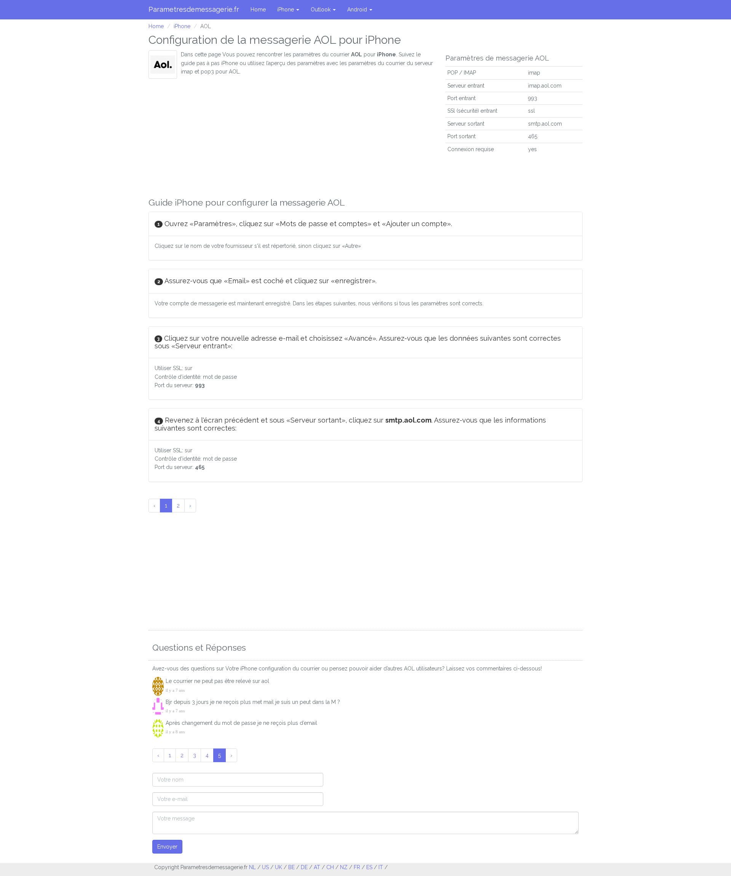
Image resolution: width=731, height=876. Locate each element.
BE (291, 867)
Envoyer (167, 847)
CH (330, 867)
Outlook (321, 9)
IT (380, 867)
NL (252, 867)
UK (278, 867)
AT (317, 867)
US (265, 867)
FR (357, 867)
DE (304, 867)
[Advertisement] (291, 136)
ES (369, 867)
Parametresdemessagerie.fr (193, 9)
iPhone (286, 9)
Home (258, 9)
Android (358, 9)
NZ (344, 867)
